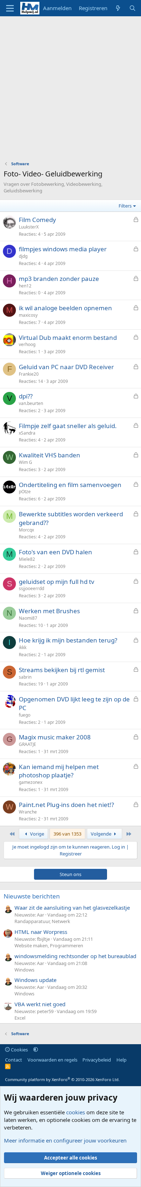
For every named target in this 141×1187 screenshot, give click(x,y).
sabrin (25, 677)
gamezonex (30, 782)
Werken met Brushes (49, 611)
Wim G (25, 462)
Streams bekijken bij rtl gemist (62, 670)
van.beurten (31, 403)
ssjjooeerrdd (31, 588)
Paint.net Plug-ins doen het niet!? (66, 804)
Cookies (19, 1049)
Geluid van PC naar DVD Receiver (66, 367)
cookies (75, 1112)
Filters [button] (125, 205)
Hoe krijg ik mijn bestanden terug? (68, 640)
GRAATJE (27, 744)
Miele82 (27, 559)
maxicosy (28, 315)
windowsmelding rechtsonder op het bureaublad (75, 956)
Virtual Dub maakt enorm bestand (68, 337)
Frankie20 (29, 374)
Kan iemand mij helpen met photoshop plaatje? (59, 771)
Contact (13, 1059)
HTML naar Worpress (40, 931)
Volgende (101, 834)
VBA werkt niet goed (39, 1004)
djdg (23, 256)
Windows (24, 969)
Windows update (35, 979)
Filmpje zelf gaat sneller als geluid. (68, 426)
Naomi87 (28, 618)
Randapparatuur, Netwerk (42, 921)
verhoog (27, 344)
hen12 (25, 286)
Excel (19, 1018)
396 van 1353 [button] (67, 834)
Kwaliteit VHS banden (49, 455)
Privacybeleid (96, 1059)
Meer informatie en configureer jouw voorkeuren (65, 1140)
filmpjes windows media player (63, 249)
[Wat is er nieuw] (118, 8)
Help (121, 1059)
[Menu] (9, 8)
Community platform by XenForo (62, 1079)
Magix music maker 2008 (55, 737)
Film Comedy (37, 219)
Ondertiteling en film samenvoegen (70, 485)
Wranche (28, 812)
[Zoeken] (132, 8)
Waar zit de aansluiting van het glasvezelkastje (72, 907)
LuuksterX (29, 227)
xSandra (27, 433)
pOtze (25, 491)
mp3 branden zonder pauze (59, 278)
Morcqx (26, 530)
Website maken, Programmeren (48, 945)
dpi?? (26, 396)
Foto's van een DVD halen (55, 552)
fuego (24, 715)
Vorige (36, 834)
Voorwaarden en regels (52, 1059)
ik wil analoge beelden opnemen (65, 308)
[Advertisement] (70, 90)
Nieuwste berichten (32, 896)
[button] (35, 1050)
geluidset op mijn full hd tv (56, 581)
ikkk (22, 647)
